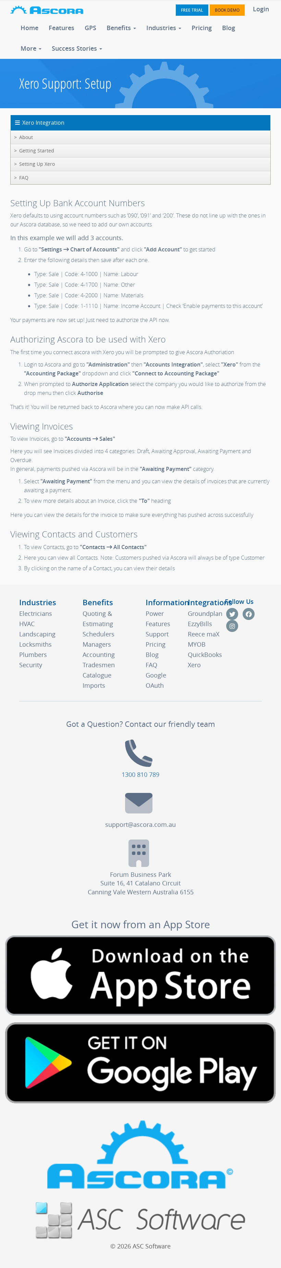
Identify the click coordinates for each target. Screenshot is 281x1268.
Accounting (99, 654)
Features (61, 28)
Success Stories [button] (75, 48)
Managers (97, 644)
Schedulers (98, 634)
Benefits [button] (120, 28)
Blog (228, 28)
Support (157, 634)
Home (29, 28)
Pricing (202, 28)
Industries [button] (162, 28)
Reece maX (203, 634)
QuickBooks (205, 654)
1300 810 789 (140, 774)
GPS (90, 28)
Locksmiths (35, 644)
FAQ (23, 177)
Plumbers (33, 654)
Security (30, 665)
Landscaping (37, 634)
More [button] (29, 48)
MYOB (197, 644)
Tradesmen (99, 665)
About (26, 137)
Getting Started (36, 150)
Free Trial (192, 10)
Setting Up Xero (37, 164)
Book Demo (227, 10)
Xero (194, 665)
